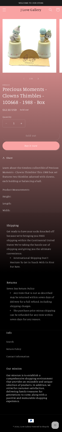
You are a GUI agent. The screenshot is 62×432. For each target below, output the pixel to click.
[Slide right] (38, 78)
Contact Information (17, 356)
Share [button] (9, 157)
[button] (4, 9)
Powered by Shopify (40, 426)
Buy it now (31, 145)
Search (10, 341)
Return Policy (13, 349)
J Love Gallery (25, 426)
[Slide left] (23, 78)
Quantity (7, 117)
